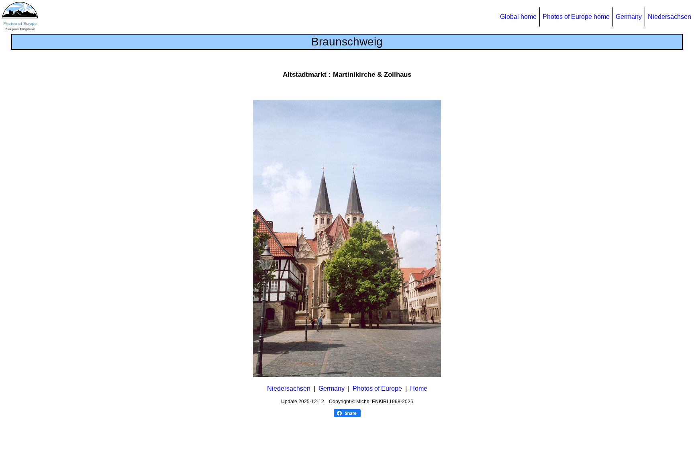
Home (418, 388)
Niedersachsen (669, 16)
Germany (629, 16)
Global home (518, 16)
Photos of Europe (377, 388)
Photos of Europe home (576, 16)
